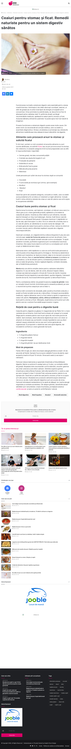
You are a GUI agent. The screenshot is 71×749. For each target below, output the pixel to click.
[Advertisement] (43, 89)
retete (61, 699)
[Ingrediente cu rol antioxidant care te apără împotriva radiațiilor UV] (35, 439)
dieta (62, 684)
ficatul (40, 146)
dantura (51, 684)
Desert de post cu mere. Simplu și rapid (23, 557)
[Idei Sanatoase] (14, 3)
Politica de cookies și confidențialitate (53, 746)
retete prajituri (53, 701)
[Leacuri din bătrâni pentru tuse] (59, 460)
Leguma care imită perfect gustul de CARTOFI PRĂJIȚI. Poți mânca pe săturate (35, 542)
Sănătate (9, 12)
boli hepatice (37, 395)
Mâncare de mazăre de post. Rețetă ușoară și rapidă (27, 549)
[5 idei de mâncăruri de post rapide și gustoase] (6, 567)
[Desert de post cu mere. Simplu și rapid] (6, 559)
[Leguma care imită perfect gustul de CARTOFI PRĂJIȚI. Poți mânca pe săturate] (6, 544)
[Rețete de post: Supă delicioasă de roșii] (6, 521)
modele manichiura (54, 693)
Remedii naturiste (18, 12)
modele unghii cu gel (55, 696)
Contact (67, 746)
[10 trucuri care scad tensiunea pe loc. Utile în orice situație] (35, 460)
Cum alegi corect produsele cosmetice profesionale (27, 503)
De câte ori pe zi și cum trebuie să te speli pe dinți (26, 572)
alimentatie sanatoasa (55, 681)
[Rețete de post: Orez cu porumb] (6, 529)
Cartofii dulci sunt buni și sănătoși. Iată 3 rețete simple (28, 534)
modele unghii (64, 693)
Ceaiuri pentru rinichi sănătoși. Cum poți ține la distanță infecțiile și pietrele (59, 448)
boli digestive (24, 395)
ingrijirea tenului (53, 687)
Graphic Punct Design (50, 743)
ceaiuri (48, 395)
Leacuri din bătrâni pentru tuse (58, 468)
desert (57, 684)
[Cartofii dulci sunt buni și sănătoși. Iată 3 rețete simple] (6, 536)
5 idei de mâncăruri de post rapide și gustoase (25, 565)
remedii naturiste (61, 395)
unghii (51, 704)
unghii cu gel (58, 704)
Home (4, 12)
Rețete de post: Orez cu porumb (21, 526)
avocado (65, 681)
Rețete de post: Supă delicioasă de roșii (23, 519)
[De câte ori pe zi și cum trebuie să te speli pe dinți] (11, 439)
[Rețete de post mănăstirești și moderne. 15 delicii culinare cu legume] (6, 514)
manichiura (52, 690)
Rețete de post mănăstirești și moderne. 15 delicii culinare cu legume (32, 511)
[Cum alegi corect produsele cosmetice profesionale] (6, 506)
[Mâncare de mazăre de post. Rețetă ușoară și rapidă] (6, 551)
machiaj (62, 687)
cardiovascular (21, 389)
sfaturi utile (61, 701)
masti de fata (60, 690)
